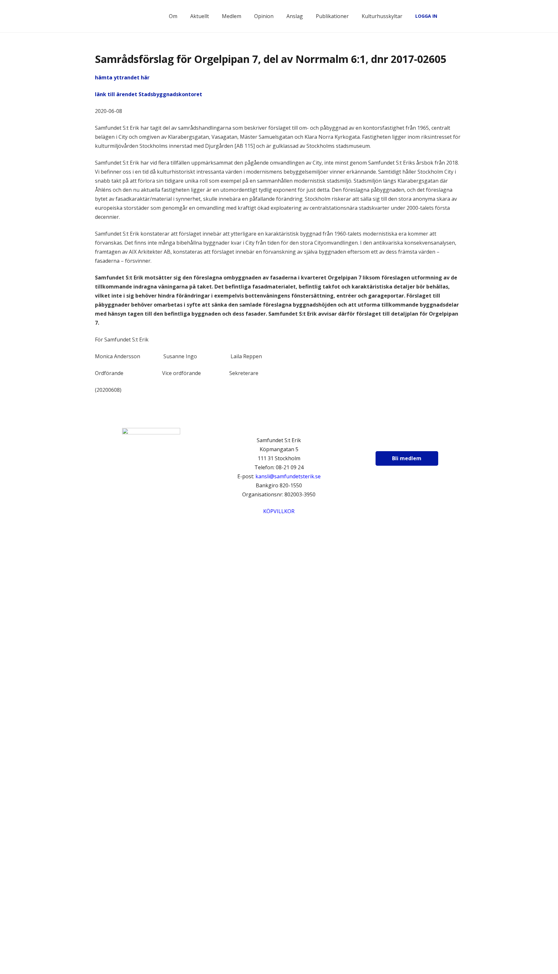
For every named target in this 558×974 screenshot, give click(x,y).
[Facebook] (388, 442)
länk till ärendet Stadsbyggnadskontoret (148, 94)
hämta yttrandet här (122, 77)
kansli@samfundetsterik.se (288, 476)
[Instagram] (404, 442)
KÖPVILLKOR (278, 511)
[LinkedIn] (420, 442)
